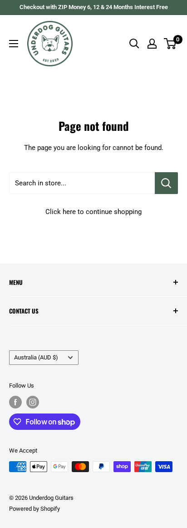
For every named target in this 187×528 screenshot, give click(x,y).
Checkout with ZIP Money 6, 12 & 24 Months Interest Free (94, 7)
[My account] (152, 44)
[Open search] (134, 44)
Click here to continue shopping (93, 212)
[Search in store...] (166, 183)
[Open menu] (13, 43)
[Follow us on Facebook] (15, 402)
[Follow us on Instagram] (32, 402)
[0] (170, 43)
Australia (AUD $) (36, 357)
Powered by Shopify (34, 508)
